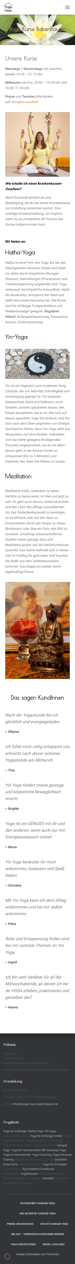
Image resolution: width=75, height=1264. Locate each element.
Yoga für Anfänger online (46, 1136)
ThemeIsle (52, 1254)
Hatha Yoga (35, 1131)
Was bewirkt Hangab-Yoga (37, 1203)
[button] (7, 1256)
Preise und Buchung (20, 1223)
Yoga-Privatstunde (23, 1244)
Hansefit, (48, 1178)
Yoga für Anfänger (15, 1131)
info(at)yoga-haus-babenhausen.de (35, 1104)
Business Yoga (56, 1150)
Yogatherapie (29, 1173)
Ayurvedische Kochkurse (38, 1169)
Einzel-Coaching (54, 1244)
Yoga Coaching (42, 1154)
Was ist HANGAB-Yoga (54, 1223)
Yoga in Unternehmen (17, 1154)
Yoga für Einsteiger (54, 1164)
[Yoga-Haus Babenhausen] (9, 7)
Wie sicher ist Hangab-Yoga (38, 1213)
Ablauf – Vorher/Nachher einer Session (37, 1234)
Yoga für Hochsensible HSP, (28, 1150)
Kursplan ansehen (25, 102)
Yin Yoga (50, 1131)
